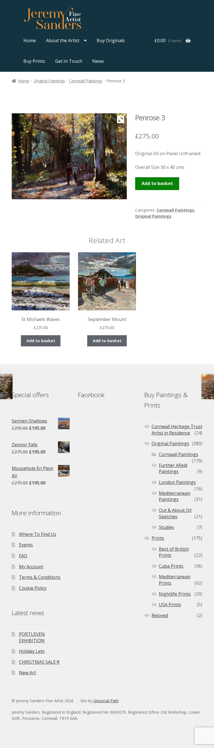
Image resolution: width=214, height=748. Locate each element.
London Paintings (177, 482)
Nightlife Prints (175, 594)
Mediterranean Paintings (174, 496)
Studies (166, 527)
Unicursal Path (106, 700)
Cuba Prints (171, 566)
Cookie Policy (33, 588)
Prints (158, 538)
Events (26, 545)
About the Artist (62, 40)
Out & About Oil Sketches (175, 513)
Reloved (160, 615)
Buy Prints (34, 61)
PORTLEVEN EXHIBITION (32, 637)
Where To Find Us (37, 534)
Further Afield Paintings (173, 468)
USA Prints (170, 604)
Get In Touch (68, 61)
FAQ (23, 556)
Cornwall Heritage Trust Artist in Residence (177, 429)
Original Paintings (49, 80)
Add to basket (157, 183)
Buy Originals (111, 40)
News (98, 61)
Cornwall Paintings (85, 80)
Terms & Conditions (39, 577)
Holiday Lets (32, 651)
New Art (27, 673)
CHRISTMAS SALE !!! (39, 662)
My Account (31, 567)
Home (29, 40)
